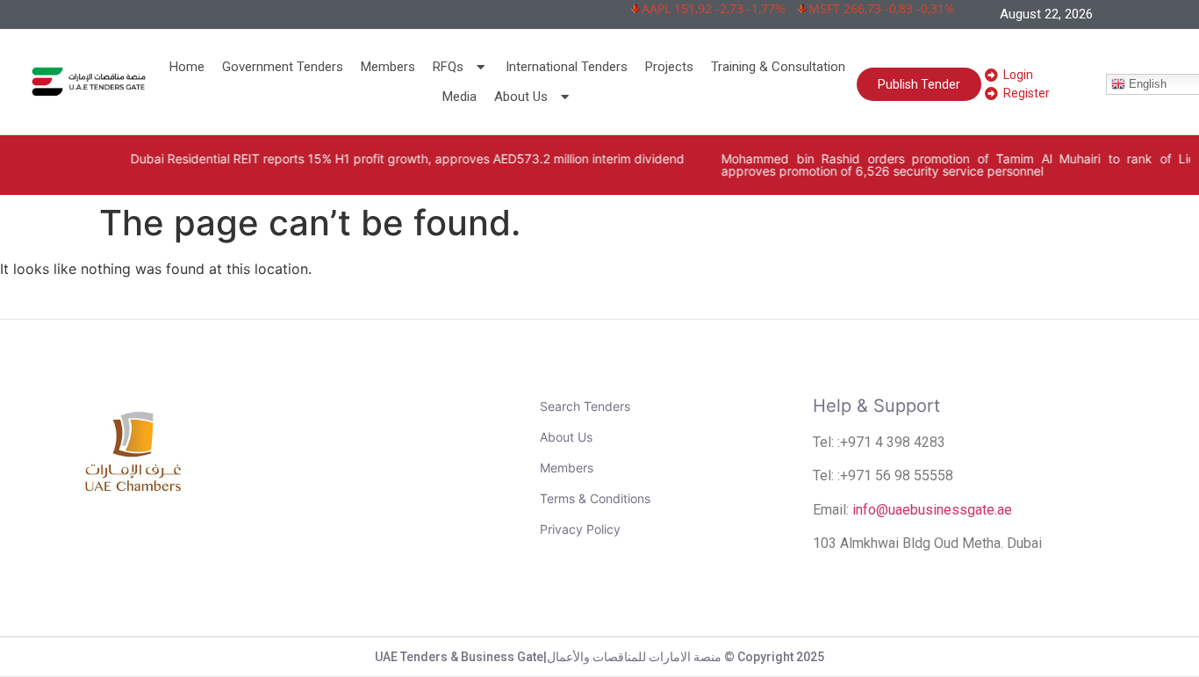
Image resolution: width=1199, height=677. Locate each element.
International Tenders (567, 67)
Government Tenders (282, 67)
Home (187, 67)
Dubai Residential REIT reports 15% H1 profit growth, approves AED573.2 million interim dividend (386, 158)
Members (388, 67)
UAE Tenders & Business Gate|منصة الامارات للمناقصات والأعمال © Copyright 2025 (599, 657)
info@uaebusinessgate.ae (932, 509)
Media (459, 96)
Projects (669, 67)
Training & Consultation (778, 67)
